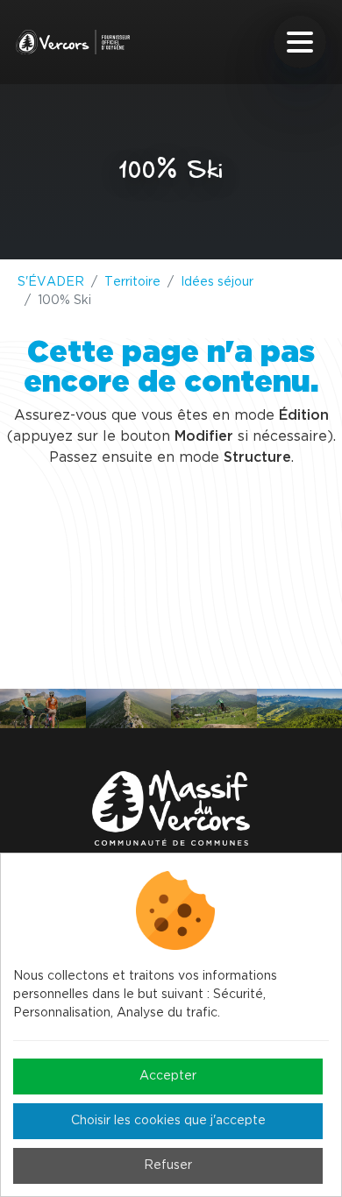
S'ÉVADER (51, 282)
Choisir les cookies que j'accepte (168, 1121)
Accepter (167, 1076)
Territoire (132, 282)
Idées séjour (217, 282)
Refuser (168, 1165)
